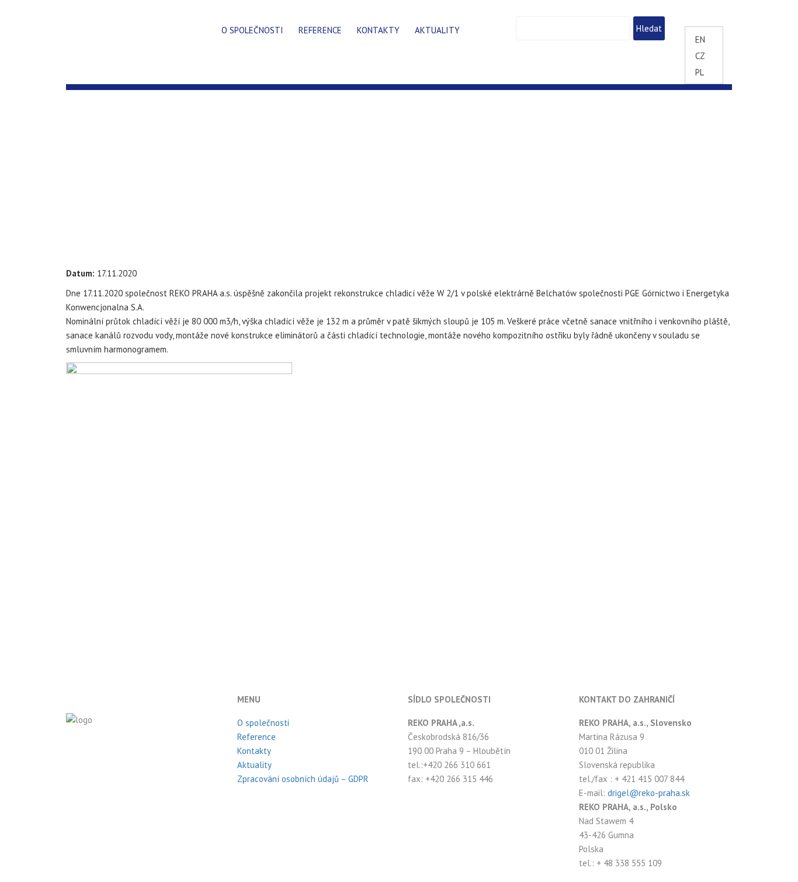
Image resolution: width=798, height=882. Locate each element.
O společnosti (252, 30)
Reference (320, 30)
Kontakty (378, 30)
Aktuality (437, 30)
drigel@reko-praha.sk (649, 792)
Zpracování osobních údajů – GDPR (303, 778)
